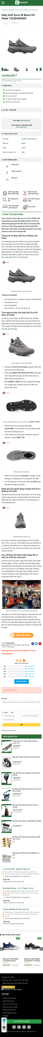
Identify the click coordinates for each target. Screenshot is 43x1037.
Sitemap (5, 1016)
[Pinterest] (40, 643)
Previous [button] (2, 69)
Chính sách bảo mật (9, 1010)
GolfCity (8, 543)
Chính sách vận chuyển (10, 1007)
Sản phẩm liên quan (11, 935)
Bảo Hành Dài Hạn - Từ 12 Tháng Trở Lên (18, 888)
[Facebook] (32, 643)
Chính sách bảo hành (9, 998)
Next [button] (41, 69)
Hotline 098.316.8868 (21, 1021)
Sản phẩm (11, 10)
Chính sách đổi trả (8, 1001)
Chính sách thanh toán (10, 1004)
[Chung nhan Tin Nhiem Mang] (11, 989)
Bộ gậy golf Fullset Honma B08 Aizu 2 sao (26, 854)
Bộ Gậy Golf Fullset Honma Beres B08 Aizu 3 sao (26, 838)
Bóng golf (15, 164)
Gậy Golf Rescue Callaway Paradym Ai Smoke (26, 774)
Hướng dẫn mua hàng (9, 1013)
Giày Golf (34, 10)
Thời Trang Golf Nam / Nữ (23, 10)
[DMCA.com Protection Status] (8, 987)
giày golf (23, 218)
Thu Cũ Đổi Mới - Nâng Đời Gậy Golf (16, 869)
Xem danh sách (21, 127)
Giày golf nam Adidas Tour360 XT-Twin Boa (11, 960)
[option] (22, 45)
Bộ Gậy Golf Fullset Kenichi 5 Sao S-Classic (25, 806)
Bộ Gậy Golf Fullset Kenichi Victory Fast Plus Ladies (27, 790)
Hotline (21, 120)
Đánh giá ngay (21, 681)
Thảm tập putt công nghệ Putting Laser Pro (24, 742)
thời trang (20, 610)
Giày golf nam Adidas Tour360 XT (32, 960)
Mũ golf (14, 178)
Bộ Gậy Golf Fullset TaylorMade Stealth (26, 821)
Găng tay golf (16, 171)
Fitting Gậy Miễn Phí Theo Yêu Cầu (16, 909)
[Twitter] (36, 643)
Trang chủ (4, 10)
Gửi (21, 725)
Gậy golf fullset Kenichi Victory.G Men (26, 757)
